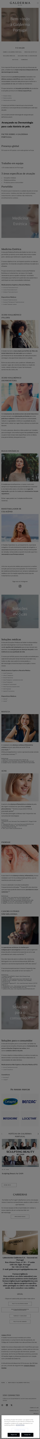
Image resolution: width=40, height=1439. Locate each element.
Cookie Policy (20, 1425)
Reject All (14, 1434)
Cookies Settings (20, 1430)
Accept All (27, 1434)
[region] (20, 1426)
